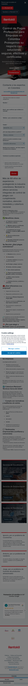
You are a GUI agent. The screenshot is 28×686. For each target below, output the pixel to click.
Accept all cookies (14, 353)
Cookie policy (10, 344)
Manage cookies (14, 348)
